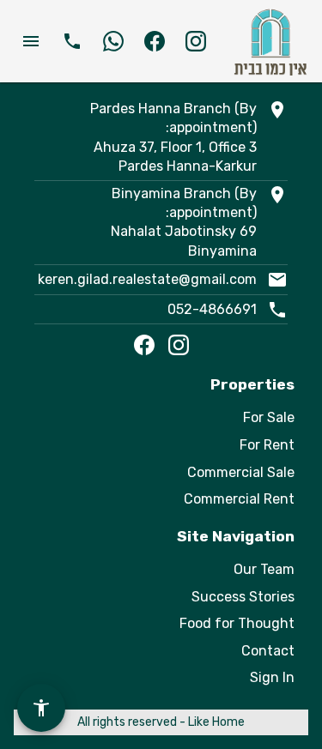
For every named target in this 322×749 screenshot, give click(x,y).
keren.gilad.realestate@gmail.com (147, 279)
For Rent (267, 445)
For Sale (269, 417)
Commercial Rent (239, 499)
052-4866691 (212, 309)
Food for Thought (237, 623)
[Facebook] (144, 345)
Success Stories (243, 597)
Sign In (272, 677)
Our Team (264, 569)
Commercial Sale (241, 472)
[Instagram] (178, 345)
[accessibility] (41, 708)
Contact (268, 651)
